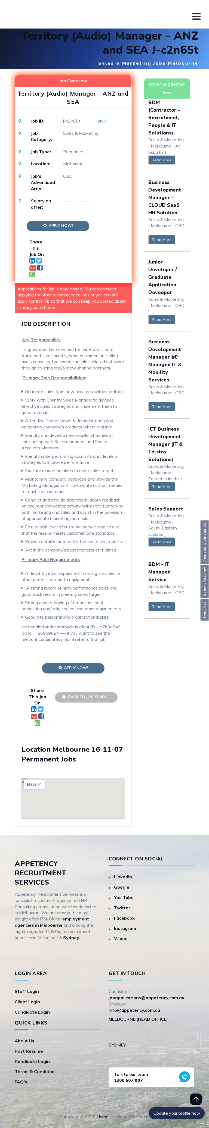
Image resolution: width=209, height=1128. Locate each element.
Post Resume (29, 1051)
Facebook (124, 918)
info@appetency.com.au (134, 1010)
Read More (161, 160)
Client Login (27, 1001)
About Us (24, 1041)
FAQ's (21, 1082)
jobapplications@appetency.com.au (146, 997)
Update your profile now (176, 1113)
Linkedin (123, 876)
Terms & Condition (35, 1071)
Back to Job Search (88, 696)
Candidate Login (32, 1012)
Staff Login (27, 991)
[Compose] (33, 268)
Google (121, 887)
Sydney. (71, 937)
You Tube (124, 897)
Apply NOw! (60, 225)
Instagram (125, 928)
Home (102, 1116)
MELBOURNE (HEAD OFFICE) (138, 1019)
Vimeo (121, 938)
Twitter (122, 907)
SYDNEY (117, 1045)
